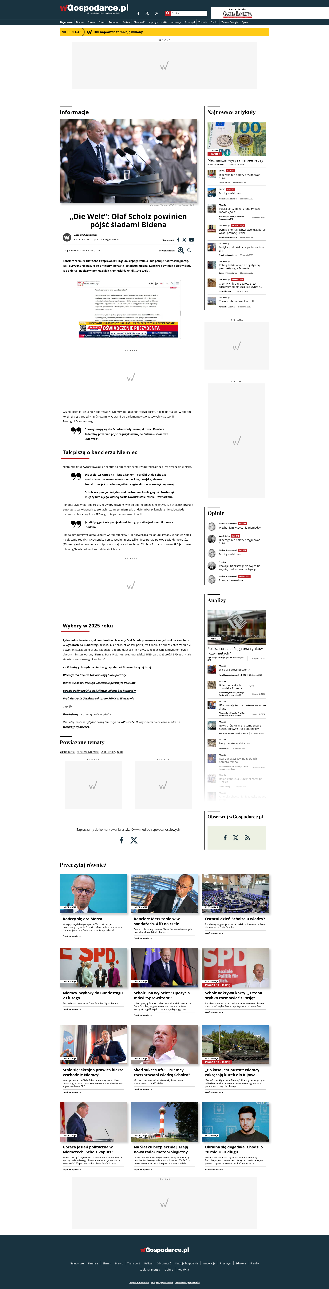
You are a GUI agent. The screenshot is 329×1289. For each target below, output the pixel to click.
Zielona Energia (229, 22)
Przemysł (190, 22)
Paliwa (126, 22)
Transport (114, 22)
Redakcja (183, 1269)
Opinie (245, 22)
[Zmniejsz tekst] (189, 250)
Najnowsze (66, 22)
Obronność (139, 22)
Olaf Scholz (108, 752)
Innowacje (176, 22)
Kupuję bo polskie (158, 22)
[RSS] (156, 13)
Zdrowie (202, 22)
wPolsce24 (127, 722)
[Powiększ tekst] (181, 250)
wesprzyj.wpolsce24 (76, 727)
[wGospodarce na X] (147, 13)
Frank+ (214, 22)
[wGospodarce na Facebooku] (138, 13)
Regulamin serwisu (139, 1282)
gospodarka (67, 752)
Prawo (102, 22)
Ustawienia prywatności (187, 1282)
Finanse (80, 22)
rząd (120, 752)
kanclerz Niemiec (88, 752)
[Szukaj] (168, 13)
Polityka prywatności (162, 1282)
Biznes (91, 22)
